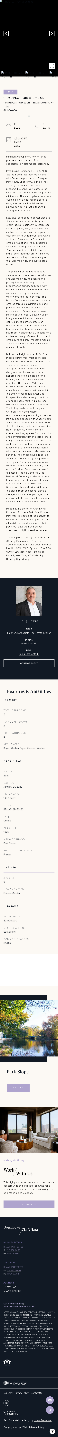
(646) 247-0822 (29, 643)
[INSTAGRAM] (6, 1403)
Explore (18, 1087)
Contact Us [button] (29, 1204)
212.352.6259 (13, 1250)
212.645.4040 (14, 1270)
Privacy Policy (22, 1393)
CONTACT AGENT (29, 663)
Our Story (8, 1393)
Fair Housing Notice (13, 1303)
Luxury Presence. (43, 1420)
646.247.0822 (14, 1253)
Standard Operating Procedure (19, 1306)
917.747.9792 (13, 1273)
